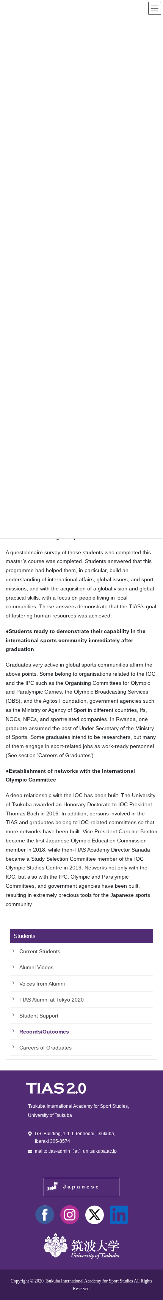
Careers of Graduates (45, 1048)
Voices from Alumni (42, 984)
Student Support (38, 1016)
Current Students (39, 951)
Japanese (81, 1187)
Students (25, 936)
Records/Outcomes (44, 1032)
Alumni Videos (36, 967)
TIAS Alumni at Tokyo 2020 (51, 1000)
